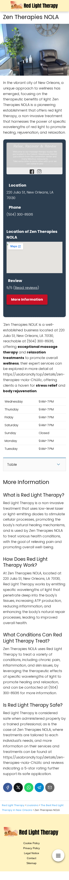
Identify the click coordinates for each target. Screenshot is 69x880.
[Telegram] (39, 787)
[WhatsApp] (28, 787)
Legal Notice (31, 853)
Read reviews (26, 287)
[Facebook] (7, 787)
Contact (31, 858)
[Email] (49, 787)
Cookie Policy (31, 843)
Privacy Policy (31, 848)
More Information (27, 299)
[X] (18, 787)
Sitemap (31, 863)
